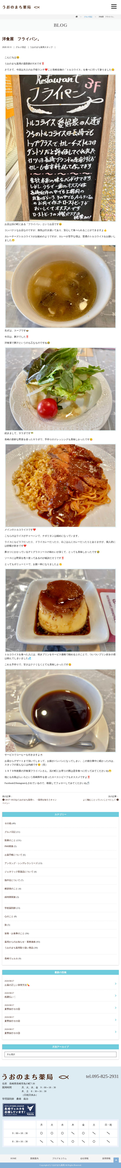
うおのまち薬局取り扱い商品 (19, 947)
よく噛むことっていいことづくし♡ (100, 800)
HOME (13, 1158)
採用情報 (106, 1158)
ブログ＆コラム (59, 1158)
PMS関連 (9, 846)
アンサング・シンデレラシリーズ (21, 863)
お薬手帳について (13, 855)
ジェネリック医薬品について (19, 871)
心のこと (9, 916)
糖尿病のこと (11, 888)
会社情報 (84, 1158)
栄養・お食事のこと (14, 933)
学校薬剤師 (10, 908)
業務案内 (34, 1158)
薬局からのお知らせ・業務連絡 (20, 942)
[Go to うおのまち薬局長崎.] (77, 17)
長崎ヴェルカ (11, 958)
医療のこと (10, 840)
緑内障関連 (10, 897)
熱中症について (12, 880)
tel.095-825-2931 (102, 1076)
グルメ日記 (10, 832)
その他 (8, 823)
